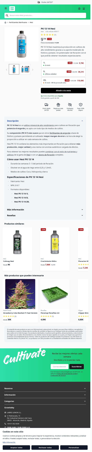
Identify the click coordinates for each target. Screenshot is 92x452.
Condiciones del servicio (58, 375)
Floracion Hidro (84, 261)
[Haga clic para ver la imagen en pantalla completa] (21, 44)
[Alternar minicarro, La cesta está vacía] (83, 8)
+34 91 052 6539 (13, 424)
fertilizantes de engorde (60, 133)
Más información (9, 442)
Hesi (28, 155)
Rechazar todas (45, 447)
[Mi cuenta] (79, 8)
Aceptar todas (16, 447)
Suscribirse (76, 366)
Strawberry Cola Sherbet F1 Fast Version (20, 313)
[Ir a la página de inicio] (43, 8)
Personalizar (74, 447)
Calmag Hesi (8, 261)
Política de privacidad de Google (67, 374)
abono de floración (46, 155)
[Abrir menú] (5, 8)
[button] (48, 34)
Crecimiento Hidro (48, 261)
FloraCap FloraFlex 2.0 (50, 313)
